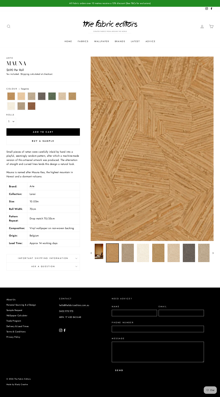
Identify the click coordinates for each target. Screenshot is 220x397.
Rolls (10, 114)
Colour (17, 88)
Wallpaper (101, 41)
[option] (152, 149)
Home (68, 41)
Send (119, 370)
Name (116, 306)
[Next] (212, 252)
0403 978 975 (66, 311)
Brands (120, 41)
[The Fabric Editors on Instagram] (61, 330)
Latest (135, 41)
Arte (9, 58)
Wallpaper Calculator (16, 315)
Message (118, 338)
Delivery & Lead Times (17, 326)
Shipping (24, 74)
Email (163, 306)
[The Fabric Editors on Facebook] (64, 330)
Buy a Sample (43, 140)
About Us (10, 299)
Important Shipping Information (43, 258)
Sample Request (14, 310)
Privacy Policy (13, 336)
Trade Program (13, 320)
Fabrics (83, 41)
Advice (151, 41)
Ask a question (43, 266)
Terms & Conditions (15, 331)
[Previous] (93, 252)
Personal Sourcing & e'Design (21, 304)
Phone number (123, 322)
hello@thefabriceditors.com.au (74, 305)
